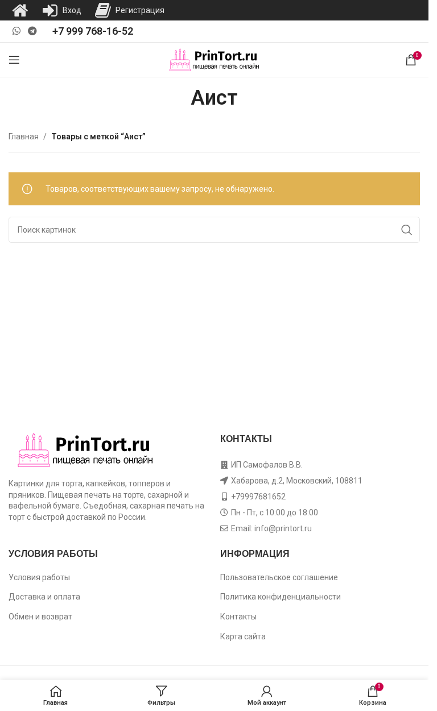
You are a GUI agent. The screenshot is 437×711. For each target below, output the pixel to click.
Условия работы (39, 577)
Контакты (238, 616)
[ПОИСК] (407, 230)
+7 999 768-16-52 (92, 31)
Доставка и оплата (44, 596)
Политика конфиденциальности (280, 596)
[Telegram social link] (32, 31)
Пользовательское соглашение (279, 577)
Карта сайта (243, 636)
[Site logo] (214, 59)
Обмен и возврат (40, 616)
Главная (24, 136)
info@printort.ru (283, 528)
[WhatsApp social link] (16, 31)
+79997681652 (258, 496)
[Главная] (19, 10)
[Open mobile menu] (14, 59)
